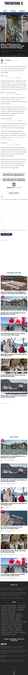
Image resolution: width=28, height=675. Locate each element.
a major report (13, 83)
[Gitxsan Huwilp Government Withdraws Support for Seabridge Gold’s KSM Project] (14, 283)
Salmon (11, 630)
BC (1, 310)
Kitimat (5, 331)
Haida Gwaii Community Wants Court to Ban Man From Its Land (13, 313)
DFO (14, 609)
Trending (2, 276)
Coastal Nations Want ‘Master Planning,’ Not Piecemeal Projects (13, 375)
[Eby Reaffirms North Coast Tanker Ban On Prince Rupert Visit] (14, 345)
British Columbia (12, 607)
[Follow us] (24, 13)
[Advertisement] (14, 255)
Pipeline (4, 628)
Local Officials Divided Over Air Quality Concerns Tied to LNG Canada (13, 334)
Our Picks (22, 11)
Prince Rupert (23, 392)
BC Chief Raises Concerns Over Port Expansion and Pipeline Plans (11, 527)
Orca (15, 626)
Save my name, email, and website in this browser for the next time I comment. (14, 231)
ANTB (20, 605)
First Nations (12, 611)
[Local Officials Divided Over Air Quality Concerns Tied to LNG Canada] (14, 324)
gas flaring (12, 615)
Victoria (13, 634)
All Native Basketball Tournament (9, 605)
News (15, 310)
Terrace (16, 632)
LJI (21, 622)
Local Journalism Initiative (15, 624)
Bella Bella (5, 371)
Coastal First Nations (6, 609)
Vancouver (23, 632)
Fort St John (4, 615)
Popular (13, 11)
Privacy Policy (14, 668)
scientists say (20, 125)
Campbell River (21, 607)
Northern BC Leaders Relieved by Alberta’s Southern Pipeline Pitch (14, 396)
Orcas (20, 626)
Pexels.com (19, 77)
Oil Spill (10, 626)
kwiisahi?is (15, 622)
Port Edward (10, 628)
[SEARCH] (26, 13)
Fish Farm (19, 613)
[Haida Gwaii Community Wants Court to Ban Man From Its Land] (14, 303)
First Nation (4, 611)
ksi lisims (9, 622)
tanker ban (10, 632)
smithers (4, 632)
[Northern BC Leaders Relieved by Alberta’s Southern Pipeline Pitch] (14, 386)
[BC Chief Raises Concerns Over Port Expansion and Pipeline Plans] (14, 518)
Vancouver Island (6, 634)
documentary (21, 609)
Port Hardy (18, 628)
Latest (5, 11)
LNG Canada (5, 624)
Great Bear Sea (20, 615)
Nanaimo (4, 626)
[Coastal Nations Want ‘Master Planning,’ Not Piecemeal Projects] (14, 366)
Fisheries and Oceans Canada (8, 613)
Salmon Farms (19, 630)
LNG (25, 622)
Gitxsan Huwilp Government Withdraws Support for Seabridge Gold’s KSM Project (14, 292)
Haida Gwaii (6, 310)
